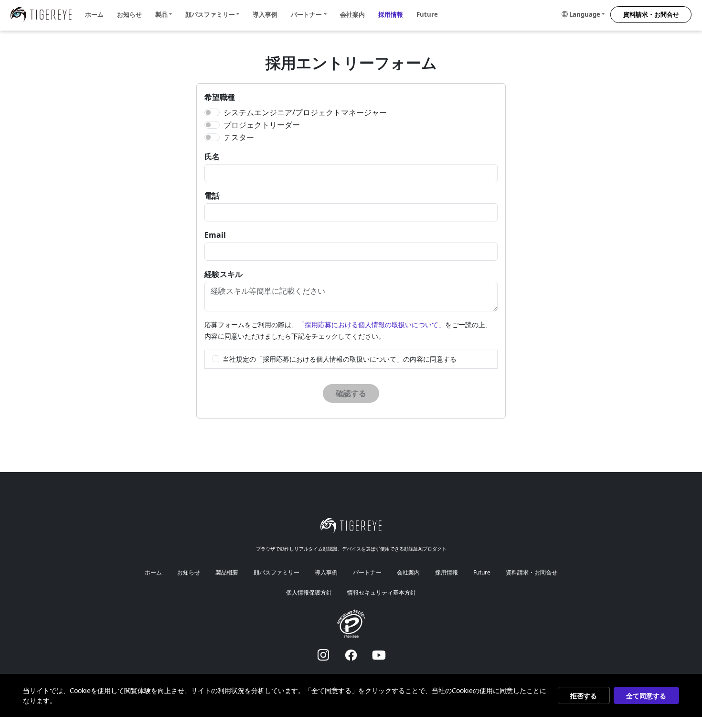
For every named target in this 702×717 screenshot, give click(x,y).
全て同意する (646, 695)
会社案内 (352, 14)
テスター (238, 137)
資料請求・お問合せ (651, 14)
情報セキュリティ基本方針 (381, 592)
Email (215, 235)
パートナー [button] (306, 14)
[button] (583, 14)
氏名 (212, 156)
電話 (212, 195)
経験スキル (223, 274)
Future (427, 14)
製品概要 (226, 572)
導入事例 (265, 14)
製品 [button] (161, 14)
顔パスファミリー (276, 572)
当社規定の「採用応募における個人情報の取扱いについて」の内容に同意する (340, 359)
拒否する (583, 695)
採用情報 (390, 14)
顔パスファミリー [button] (210, 14)
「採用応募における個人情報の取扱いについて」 (371, 324)
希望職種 (219, 97)
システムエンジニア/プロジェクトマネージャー (305, 112)
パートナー (367, 572)
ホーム (94, 14)
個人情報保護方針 (309, 592)
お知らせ (129, 14)
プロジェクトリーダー (261, 125)
